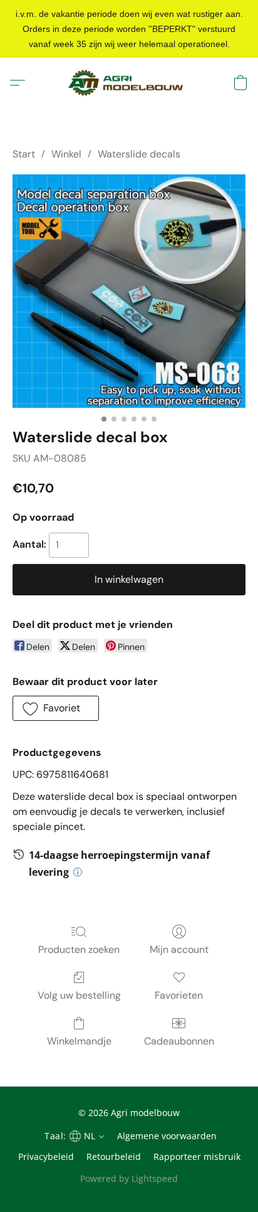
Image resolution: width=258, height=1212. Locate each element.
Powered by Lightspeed (129, 1178)
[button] (128, 83)
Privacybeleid (46, 1156)
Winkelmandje (79, 1041)
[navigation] (72, 1135)
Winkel (66, 154)
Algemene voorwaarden (167, 1136)
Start (24, 154)
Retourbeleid (113, 1156)
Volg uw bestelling (79, 995)
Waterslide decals (139, 154)
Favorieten (179, 995)
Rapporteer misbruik (196, 1156)
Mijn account (179, 949)
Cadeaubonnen (179, 1041)
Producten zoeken (79, 949)
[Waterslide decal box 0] (129, 291)
